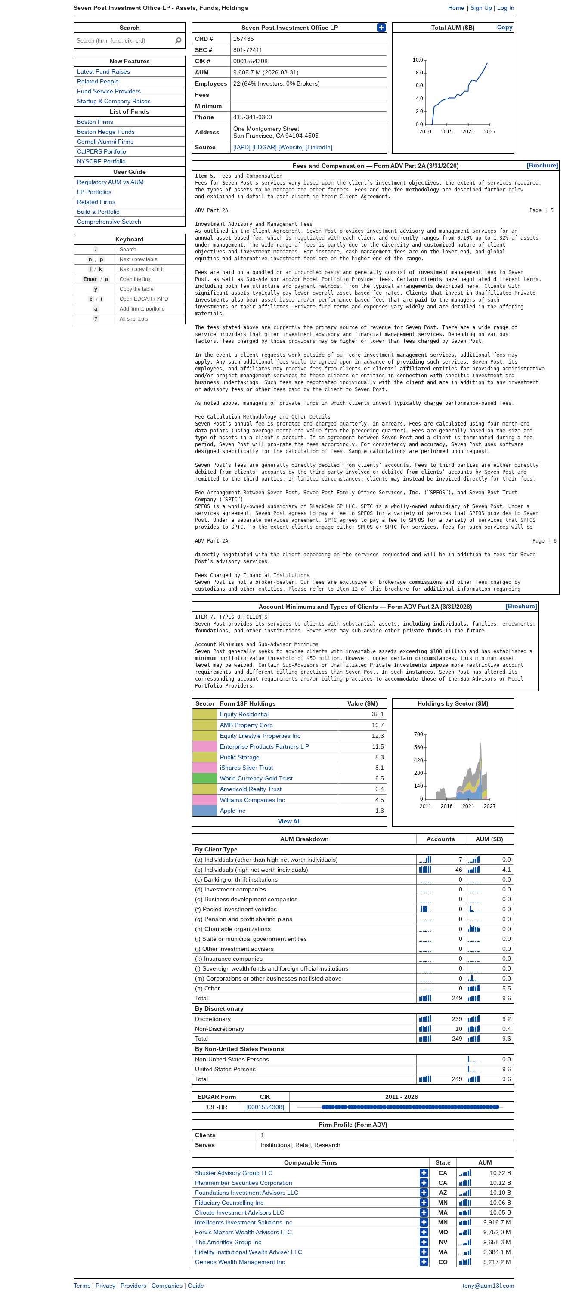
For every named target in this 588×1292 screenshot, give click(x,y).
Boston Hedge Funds (106, 131)
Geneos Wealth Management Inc (240, 1261)
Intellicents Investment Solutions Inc (243, 1222)
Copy (505, 27)
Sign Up (481, 7)
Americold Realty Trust (251, 789)
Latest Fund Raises (103, 71)
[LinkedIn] (318, 147)
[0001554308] (265, 1107)
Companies (167, 1285)
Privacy (105, 1285)
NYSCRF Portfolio (101, 161)
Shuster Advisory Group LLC (233, 1172)
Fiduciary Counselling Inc (229, 1202)
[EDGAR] (264, 147)
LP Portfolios (94, 191)
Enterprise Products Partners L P (264, 746)
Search (130, 27)
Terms (82, 1285)
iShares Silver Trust (246, 767)
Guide (196, 1285)
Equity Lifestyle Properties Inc (260, 735)
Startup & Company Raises (114, 101)
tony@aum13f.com (488, 1285)
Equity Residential (244, 714)
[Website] (291, 147)
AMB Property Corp (246, 725)
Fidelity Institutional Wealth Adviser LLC (248, 1252)
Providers (133, 1285)
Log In (505, 7)
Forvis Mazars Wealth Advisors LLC (243, 1232)
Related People (98, 81)
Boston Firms (95, 121)
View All (289, 821)
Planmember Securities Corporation (243, 1182)
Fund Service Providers (109, 91)
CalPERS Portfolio (101, 151)
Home (456, 7)
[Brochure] (542, 165)
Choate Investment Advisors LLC (239, 1212)
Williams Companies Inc (252, 799)
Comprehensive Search (109, 221)
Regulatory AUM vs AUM (110, 182)
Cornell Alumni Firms (105, 141)
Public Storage (240, 757)
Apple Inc (232, 810)
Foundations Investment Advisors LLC (246, 1192)
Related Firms (96, 201)
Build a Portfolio (98, 211)
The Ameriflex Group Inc (228, 1242)
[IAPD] (242, 147)
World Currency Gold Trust (256, 778)
